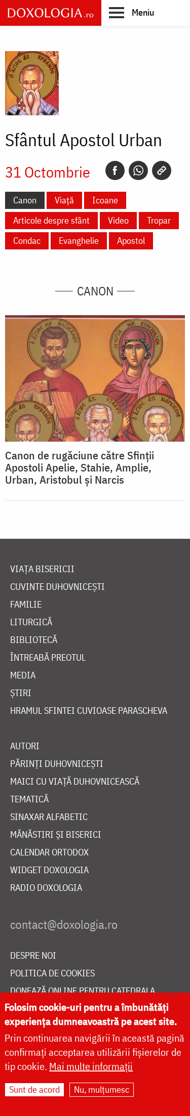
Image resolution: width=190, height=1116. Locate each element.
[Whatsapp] (138, 170)
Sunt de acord (34, 1089)
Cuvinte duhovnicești (57, 587)
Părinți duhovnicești (56, 764)
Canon (24, 200)
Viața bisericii (42, 569)
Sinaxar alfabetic (49, 817)
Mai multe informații (91, 1066)
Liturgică (31, 622)
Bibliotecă (33, 640)
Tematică (29, 799)
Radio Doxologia (46, 888)
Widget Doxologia (49, 870)
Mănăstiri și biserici (55, 835)
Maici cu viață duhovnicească (74, 782)
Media (22, 675)
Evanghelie (79, 240)
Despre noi (33, 956)
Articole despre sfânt (51, 220)
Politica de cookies (52, 973)
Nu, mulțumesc (101, 1089)
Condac (27, 240)
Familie (26, 604)
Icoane (105, 200)
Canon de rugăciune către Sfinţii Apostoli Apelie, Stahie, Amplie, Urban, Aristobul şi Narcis (79, 467)
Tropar (159, 220)
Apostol (131, 240)
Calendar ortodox (49, 852)
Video (118, 220)
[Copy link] (161, 170)
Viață (64, 200)
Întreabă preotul (48, 658)
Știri (20, 693)
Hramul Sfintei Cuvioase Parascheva (88, 711)
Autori (25, 746)
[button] (131, 12)
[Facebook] (115, 170)
